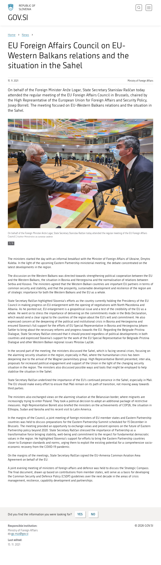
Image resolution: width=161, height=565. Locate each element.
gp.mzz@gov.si (19, 533)
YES (80, 514)
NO (93, 514)
